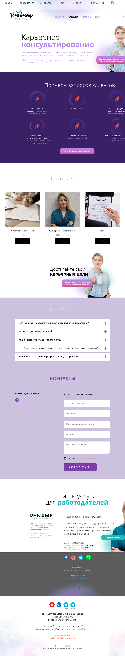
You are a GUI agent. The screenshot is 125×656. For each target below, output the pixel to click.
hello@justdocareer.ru (62, 638)
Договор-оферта (62, 646)
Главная (9, 3)
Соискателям (47, 3)
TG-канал (66, 608)
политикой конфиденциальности (87, 458)
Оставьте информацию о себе (78, 394)
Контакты (77, 3)
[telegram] (17, 400)
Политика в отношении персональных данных (62, 648)
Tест (62, 3)
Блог (98, 17)
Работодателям (27, 3)
